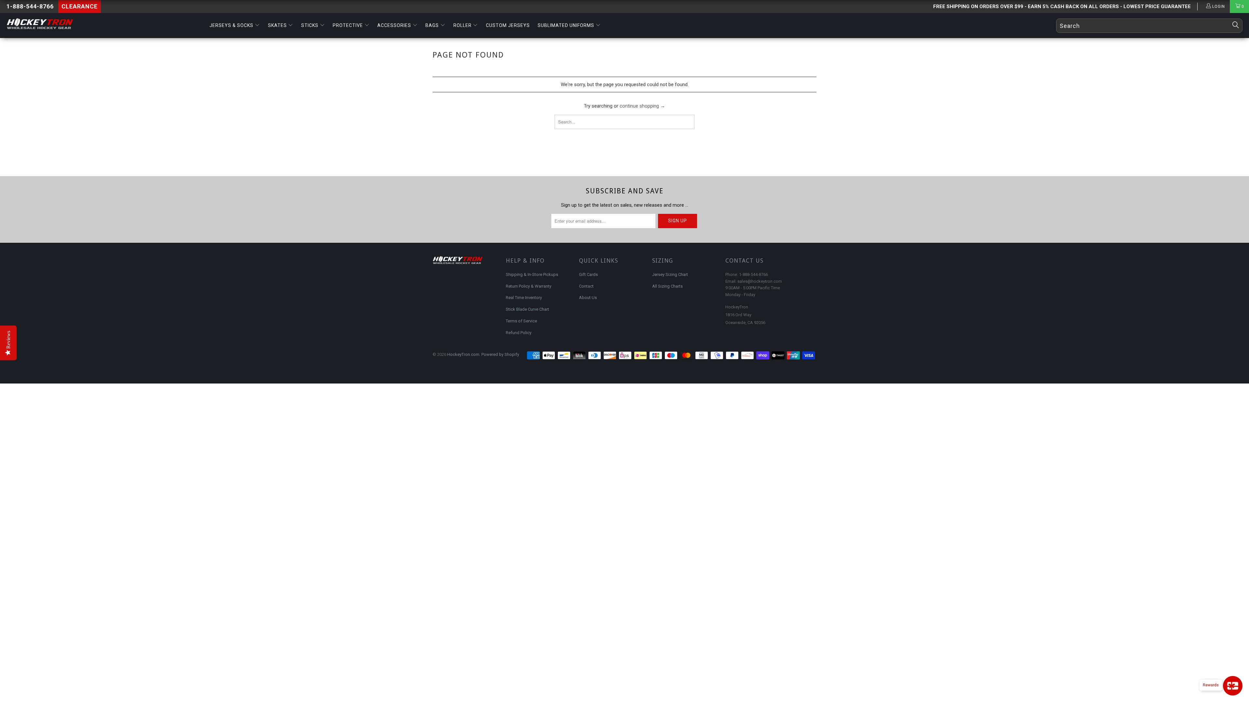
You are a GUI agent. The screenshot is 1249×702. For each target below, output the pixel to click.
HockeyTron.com (463, 354)
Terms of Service (521, 320)
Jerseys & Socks (232, 25)
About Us (588, 297)
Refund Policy (518, 332)
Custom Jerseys (508, 25)
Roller (463, 25)
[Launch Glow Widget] (1232, 686)
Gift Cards (588, 274)
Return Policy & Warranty (528, 286)
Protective (348, 25)
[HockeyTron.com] (103, 24)
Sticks (310, 25)
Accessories (394, 25)
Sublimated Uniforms (567, 25)
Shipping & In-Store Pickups (532, 274)
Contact (586, 286)
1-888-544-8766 (30, 6)
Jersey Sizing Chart (670, 274)
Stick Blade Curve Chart (527, 309)
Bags (432, 25)
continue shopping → (642, 106)
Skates (278, 25)
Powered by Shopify (500, 354)
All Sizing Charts (667, 286)
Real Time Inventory (524, 297)
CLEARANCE (79, 6)
